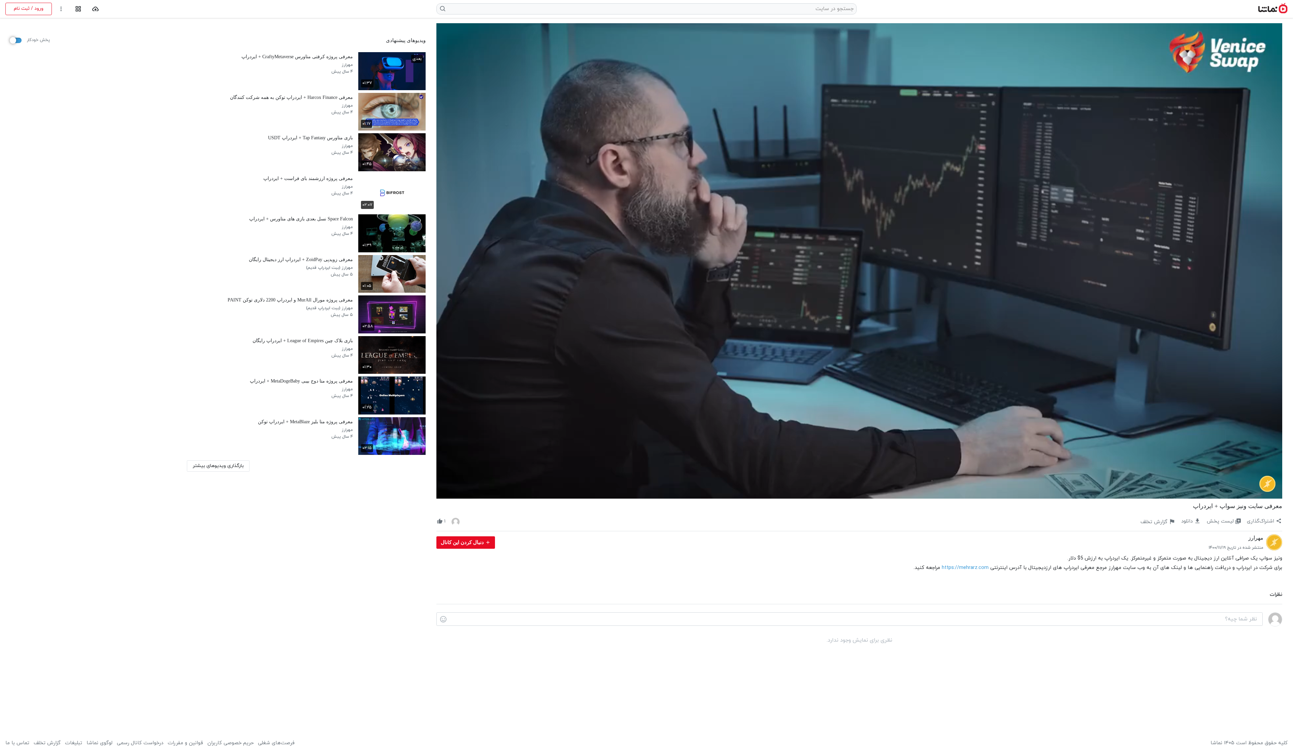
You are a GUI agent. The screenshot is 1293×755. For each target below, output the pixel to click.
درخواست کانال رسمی (140, 743)
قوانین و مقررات (185, 743)
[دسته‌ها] (78, 9)
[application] (859, 261)
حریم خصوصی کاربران (230, 743)
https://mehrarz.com (965, 567)
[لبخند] (443, 619)
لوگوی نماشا (99, 743)
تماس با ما (17, 743)
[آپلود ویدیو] (95, 9)
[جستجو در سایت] (443, 8)
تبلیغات (73, 743)
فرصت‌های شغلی (276, 743)
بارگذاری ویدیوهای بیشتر (218, 466)
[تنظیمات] (61, 9)
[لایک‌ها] (455, 521)
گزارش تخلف (47, 743)
